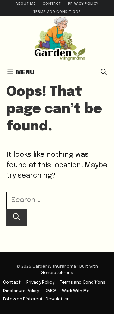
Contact (52, 4)
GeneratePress (57, 273)
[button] (103, 72)
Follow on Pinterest (23, 299)
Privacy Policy (83, 4)
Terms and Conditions (57, 12)
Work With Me (76, 291)
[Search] (16, 217)
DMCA (50, 291)
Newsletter (57, 299)
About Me (25, 4)
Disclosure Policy (21, 291)
